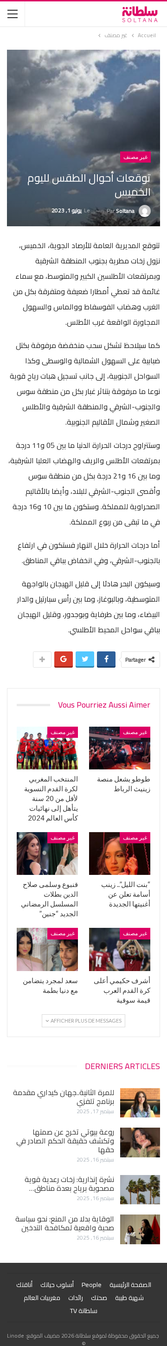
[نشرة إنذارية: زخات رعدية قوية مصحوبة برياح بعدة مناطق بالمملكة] (140, 1190)
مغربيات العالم (42, 1298)
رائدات (75, 1298)
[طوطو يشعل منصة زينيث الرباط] (119, 748)
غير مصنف (135, 157)
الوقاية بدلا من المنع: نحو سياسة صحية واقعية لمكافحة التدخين (64, 1223)
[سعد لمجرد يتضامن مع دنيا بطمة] (47, 949)
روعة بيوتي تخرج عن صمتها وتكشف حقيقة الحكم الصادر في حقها (65, 1140)
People (92, 1285)
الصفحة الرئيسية (130, 1285)
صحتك (99, 1298)
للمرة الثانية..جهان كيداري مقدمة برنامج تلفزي (63, 1096)
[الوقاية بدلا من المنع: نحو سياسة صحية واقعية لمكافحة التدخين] (140, 1229)
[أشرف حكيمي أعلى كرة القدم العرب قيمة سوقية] (119, 949)
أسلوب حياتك (57, 1285)
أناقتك (24, 1285)
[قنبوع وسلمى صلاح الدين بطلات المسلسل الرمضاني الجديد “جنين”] (47, 853)
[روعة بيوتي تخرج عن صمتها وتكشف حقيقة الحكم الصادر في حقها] (140, 1142)
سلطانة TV (83, 1311)
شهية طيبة (129, 1298)
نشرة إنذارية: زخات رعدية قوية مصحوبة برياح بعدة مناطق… (69, 1183)
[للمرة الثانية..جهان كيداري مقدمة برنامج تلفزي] (140, 1103)
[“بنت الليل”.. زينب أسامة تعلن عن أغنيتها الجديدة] (119, 853)
